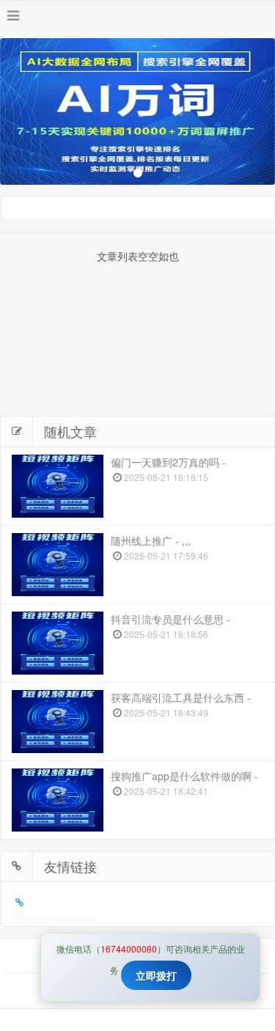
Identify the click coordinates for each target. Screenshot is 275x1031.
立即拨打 (156, 975)
